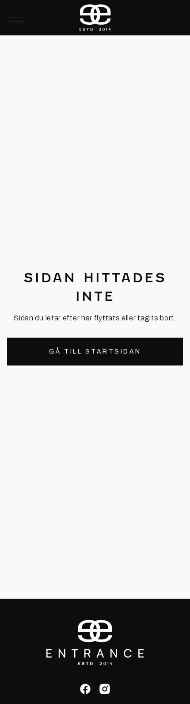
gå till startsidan (95, 351)
